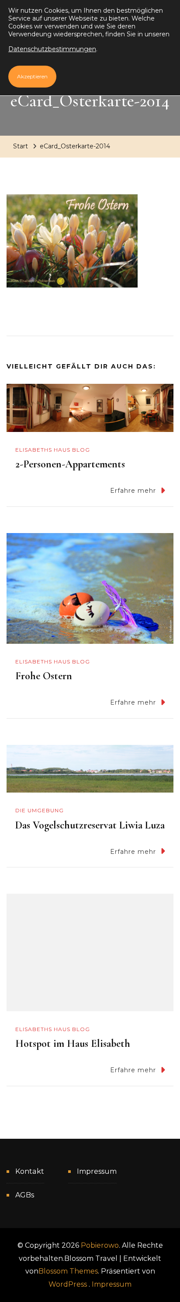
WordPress (67, 1284)
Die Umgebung (39, 810)
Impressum (97, 1171)
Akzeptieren (32, 76)
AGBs (24, 1195)
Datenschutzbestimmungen (52, 49)
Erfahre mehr (133, 491)
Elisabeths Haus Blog (52, 449)
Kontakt (29, 1171)
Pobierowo (100, 1245)
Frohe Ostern (43, 676)
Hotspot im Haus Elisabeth (72, 1043)
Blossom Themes (68, 1271)
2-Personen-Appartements (70, 464)
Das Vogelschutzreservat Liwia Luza (90, 825)
